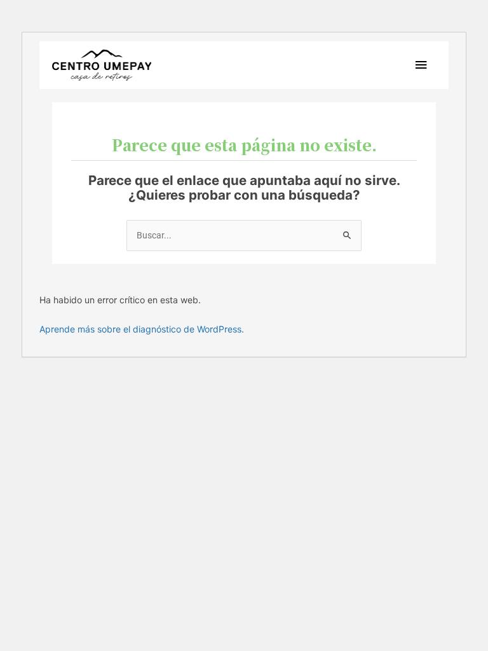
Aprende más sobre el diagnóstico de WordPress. (141, 329)
